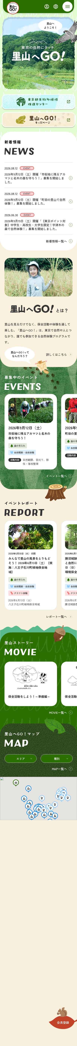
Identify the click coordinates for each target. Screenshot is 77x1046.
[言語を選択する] (55, 6)
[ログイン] (46, 6)
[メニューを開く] (67, 6)
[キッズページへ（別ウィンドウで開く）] (38, 119)
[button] (16, 783)
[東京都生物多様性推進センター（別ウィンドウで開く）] (38, 101)
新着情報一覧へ (56, 241)
